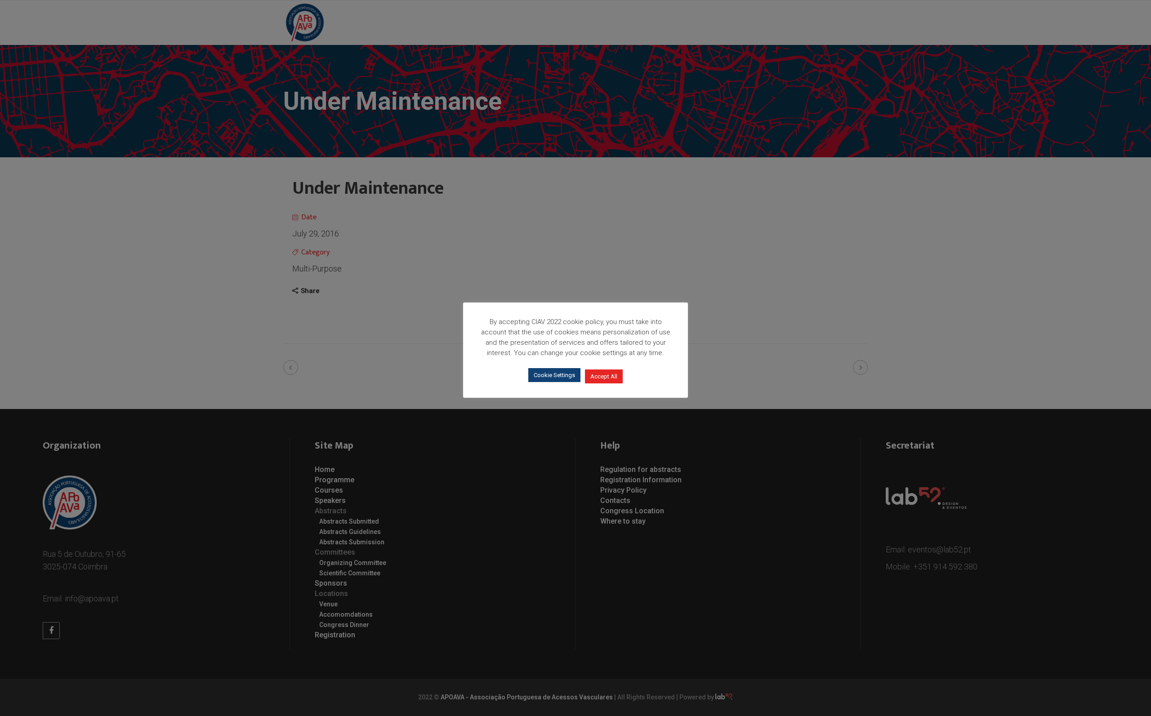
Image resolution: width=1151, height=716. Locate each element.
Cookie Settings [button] (554, 375)
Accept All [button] (603, 376)
